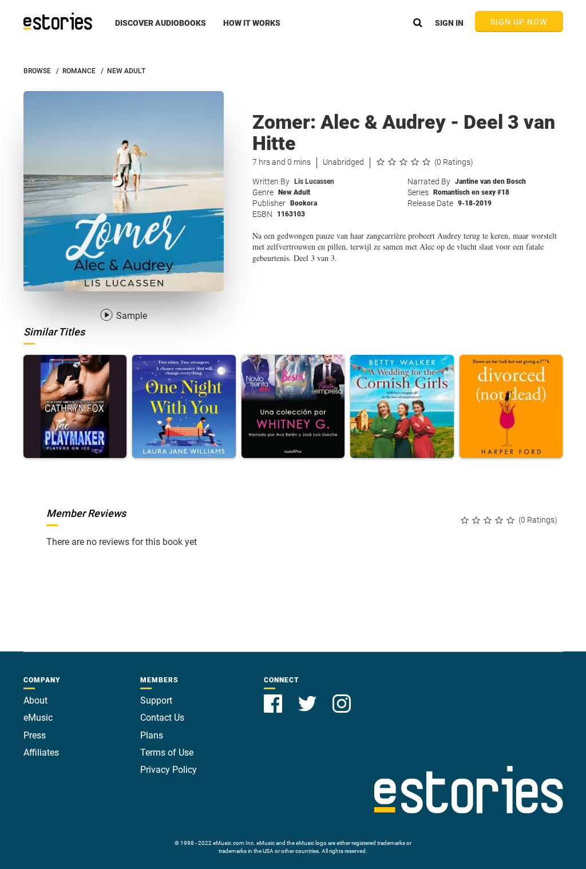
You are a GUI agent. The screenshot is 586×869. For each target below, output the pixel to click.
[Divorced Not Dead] (511, 407)
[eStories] (57, 21)
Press (34, 735)
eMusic (38, 717)
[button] (160, 29)
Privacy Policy (168, 769)
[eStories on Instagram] (342, 697)
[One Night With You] (184, 407)
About (35, 700)
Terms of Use (166, 752)
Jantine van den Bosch (490, 181)
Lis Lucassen (314, 181)
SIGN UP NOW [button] (519, 21)
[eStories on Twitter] (308, 697)
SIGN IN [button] (449, 22)
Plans (151, 735)
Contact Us (162, 717)
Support (156, 700)
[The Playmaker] (75, 407)
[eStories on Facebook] (274, 697)
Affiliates (41, 752)
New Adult (294, 192)
